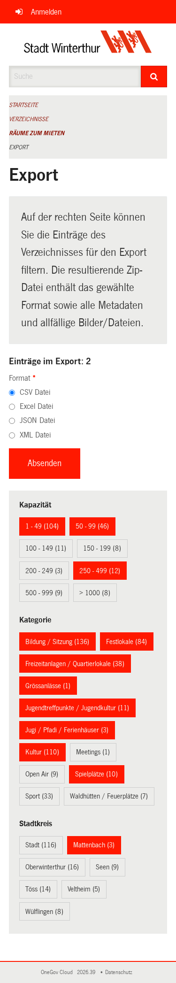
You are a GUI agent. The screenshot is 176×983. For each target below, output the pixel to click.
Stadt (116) (40, 845)
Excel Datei (36, 406)
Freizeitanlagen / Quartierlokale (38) (74, 664)
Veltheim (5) (84, 889)
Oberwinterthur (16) (52, 867)
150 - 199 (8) (102, 548)
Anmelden (46, 12)
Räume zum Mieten (36, 133)
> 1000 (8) (94, 593)
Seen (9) (107, 867)
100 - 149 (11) (45, 548)
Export (18, 147)
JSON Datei (37, 420)
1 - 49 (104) (42, 526)
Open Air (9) (41, 774)
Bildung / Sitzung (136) (57, 641)
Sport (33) (39, 796)
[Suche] (154, 76)
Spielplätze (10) (96, 774)
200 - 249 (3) (43, 571)
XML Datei (35, 435)
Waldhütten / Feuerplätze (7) (109, 796)
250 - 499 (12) (99, 571)
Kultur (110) (42, 752)
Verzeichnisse (28, 119)
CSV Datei (35, 392)
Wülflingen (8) (44, 911)
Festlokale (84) (126, 641)
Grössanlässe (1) (47, 686)
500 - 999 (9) (43, 593)
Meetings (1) (93, 752)
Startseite (23, 105)
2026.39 (87, 972)
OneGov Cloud (58, 972)
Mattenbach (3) (94, 845)
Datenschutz (120, 972)
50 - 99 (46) (92, 526)
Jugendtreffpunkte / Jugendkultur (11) (77, 708)
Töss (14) (38, 889)
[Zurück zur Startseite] (88, 45)
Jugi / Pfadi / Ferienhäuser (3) (66, 730)
